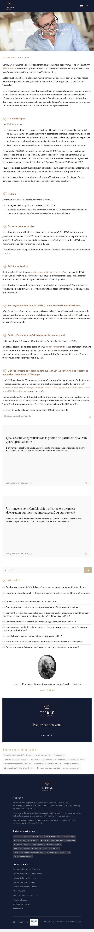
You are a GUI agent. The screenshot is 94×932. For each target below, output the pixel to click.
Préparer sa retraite (71, 764)
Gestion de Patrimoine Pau (24, 882)
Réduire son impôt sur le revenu (16, 759)
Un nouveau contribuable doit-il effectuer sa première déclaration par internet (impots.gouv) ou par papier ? (41, 511)
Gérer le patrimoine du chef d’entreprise (19, 768)
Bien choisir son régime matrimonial (47, 764)
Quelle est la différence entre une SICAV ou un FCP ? (31, 601)
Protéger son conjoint (76, 759)
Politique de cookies (21, 904)
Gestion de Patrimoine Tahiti (25, 886)
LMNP (74, 314)
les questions (8, 57)
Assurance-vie (59, 755)
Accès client (18, 908)
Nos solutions (47, 690)
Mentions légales (20, 900)
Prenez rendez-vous (47, 725)
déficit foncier (9, 68)
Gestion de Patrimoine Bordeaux (26, 869)
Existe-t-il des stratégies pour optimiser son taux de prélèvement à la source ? (42, 647)
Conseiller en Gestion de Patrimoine (17, 755)
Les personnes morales (71, 768)
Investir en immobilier (42, 755)
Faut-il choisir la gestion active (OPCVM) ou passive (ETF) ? (34, 636)
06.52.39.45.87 (46, 735)
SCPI (8, 380)
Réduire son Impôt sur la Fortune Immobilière (48, 759)
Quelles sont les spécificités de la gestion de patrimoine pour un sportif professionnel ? (47, 587)
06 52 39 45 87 (19, 891)
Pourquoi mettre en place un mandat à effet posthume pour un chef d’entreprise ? (44, 641)
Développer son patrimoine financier (17, 416)
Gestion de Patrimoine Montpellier (27, 873)
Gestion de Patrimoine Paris (24, 878)
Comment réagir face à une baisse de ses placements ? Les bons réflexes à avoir (43, 607)
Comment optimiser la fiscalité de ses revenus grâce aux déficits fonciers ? (41, 621)
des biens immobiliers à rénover (45, 272)
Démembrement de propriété (48, 768)
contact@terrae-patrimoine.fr (25, 895)
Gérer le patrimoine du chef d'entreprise (29, 852)
